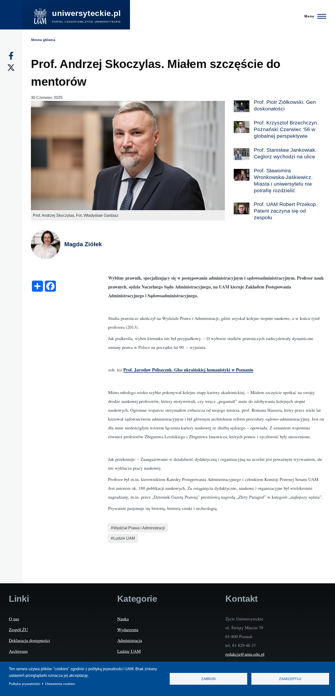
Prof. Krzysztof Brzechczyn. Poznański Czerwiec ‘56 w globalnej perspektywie (286, 129)
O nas (14, 619)
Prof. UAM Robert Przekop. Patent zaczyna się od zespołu (285, 210)
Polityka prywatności (24, 684)
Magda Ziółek (83, 244)
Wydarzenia (127, 629)
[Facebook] (11, 56)
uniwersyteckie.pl (86, 13)
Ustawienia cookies (60, 684)
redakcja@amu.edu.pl (244, 654)
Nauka (123, 619)
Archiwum (18, 651)
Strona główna (43, 40)
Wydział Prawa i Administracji (139, 528)
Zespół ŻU (18, 629)
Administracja (129, 640)
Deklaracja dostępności (29, 640)
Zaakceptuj (290, 679)
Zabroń (208, 679)
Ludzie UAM (124, 538)
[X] (11, 67)
